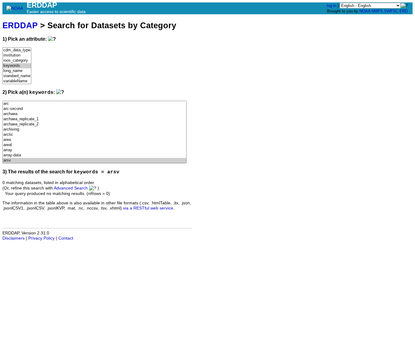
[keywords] (17, 65)
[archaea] (94, 114)
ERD (404, 11)
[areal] (94, 145)
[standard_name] (17, 76)
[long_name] (17, 70)
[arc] (94, 103)
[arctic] (94, 134)
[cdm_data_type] (17, 50)
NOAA (364, 11)
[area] (94, 139)
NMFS (377, 11)
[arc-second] (94, 108)
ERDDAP (20, 25)
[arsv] (94, 160)
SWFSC (391, 11)
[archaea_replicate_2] (94, 124)
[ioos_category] (17, 60)
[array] (94, 150)
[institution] (17, 55)
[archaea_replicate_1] (94, 119)
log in (331, 5)
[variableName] (17, 81)
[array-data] (94, 155)
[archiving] (94, 129)
